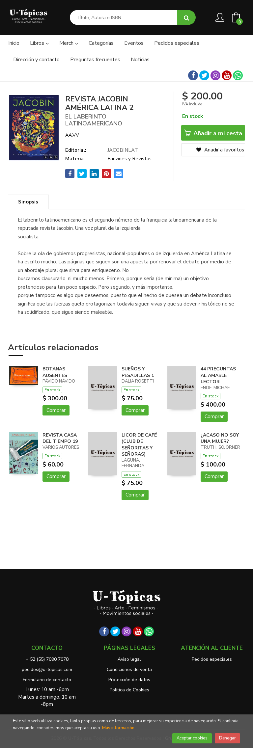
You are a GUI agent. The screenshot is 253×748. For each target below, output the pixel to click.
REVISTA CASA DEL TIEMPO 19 (60, 438)
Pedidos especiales (212, 659)
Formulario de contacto (47, 680)
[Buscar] (186, 17)
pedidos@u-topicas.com (47, 669)
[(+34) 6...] (238, 75)
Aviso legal (129, 659)
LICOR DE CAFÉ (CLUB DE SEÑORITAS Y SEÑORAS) (139, 445)
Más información (118, 728)
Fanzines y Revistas (129, 158)
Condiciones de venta (129, 669)
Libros (37, 43)
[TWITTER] (204, 75)
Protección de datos (129, 680)
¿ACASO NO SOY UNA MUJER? (220, 438)
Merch (67, 43)
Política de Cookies (129, 690)
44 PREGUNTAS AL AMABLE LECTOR (218, 375)
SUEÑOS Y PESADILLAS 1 (138, 372)
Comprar (56, 410)
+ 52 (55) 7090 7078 (47, 659)
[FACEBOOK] (193, 75)
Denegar (227, 738)
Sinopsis (28, 202)
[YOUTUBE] (227, 75)
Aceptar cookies (192, 738)
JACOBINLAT (122, 150)
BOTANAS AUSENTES (54, 372)
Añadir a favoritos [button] (223, 150)
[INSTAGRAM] (215, 75)
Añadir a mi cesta (217, 133)
